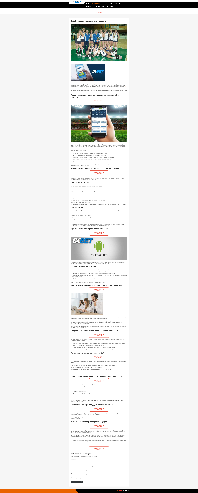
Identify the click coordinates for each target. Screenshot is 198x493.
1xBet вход (105, 3)
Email (72, 473)
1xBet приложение (95, 3)
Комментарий (73, 459)
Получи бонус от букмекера (99, 11)
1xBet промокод (110, 6)
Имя (72, 469)
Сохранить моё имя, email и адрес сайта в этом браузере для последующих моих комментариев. (89, 478)
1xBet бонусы (89, 6)
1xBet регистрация (99, 6)
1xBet (87, 3)
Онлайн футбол (116, 490)
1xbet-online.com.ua (81, 491)
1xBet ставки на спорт (115, 3)
